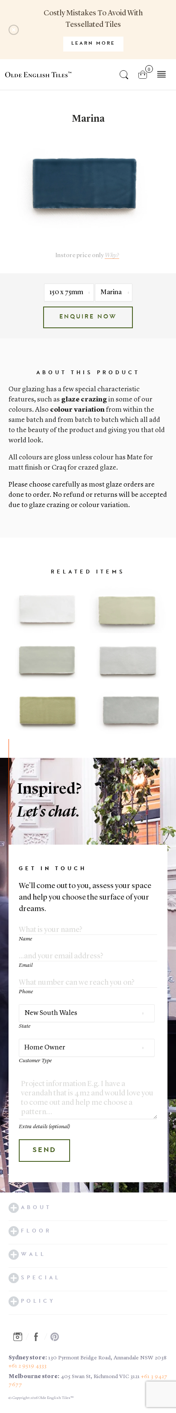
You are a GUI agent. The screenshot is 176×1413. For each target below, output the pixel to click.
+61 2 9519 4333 (28, 1366)
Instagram (20, 1337)
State (24, 1026)
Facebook (38, 1337)
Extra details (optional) (44, 1126)
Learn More (93, 43)
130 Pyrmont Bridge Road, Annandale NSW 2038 (107, 1358)
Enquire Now (88, 317)
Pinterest (57, 1337)
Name (25, 939)
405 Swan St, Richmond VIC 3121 (100, 1376)
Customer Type (35, 1060)
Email (25, 965)
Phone (26, 992)
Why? (112, 255)
